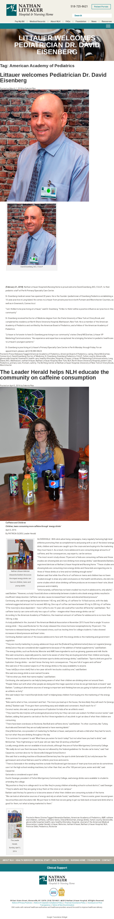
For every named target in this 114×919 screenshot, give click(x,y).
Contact (106, 860)
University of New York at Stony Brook (96, 363)
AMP (103, 817)
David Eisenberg (19, 356)
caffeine (41, 820)
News (93, 21)
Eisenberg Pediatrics (66, 356)
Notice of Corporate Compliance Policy (48, 903)
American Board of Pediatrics (73, 354)
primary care (15, 363)
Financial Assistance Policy (75, 903)
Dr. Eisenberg (50, 356)
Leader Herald (44, 824)
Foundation (81, 21)
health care (34, 358)
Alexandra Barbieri (62, 817)
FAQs (68, 21)
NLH (69, 361)
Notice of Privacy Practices (22, 903)
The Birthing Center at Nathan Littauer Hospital (58, 363)
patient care (106, 361)
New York (62, 361)
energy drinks (83, 820)
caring (90, 354)
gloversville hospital (9, 358)
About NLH (55, 21)
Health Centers (60, 860)
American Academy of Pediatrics (45, 354)
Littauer (67, 358)
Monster (62, 824)
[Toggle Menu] (108, 26)
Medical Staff (42, 860)
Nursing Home (78, 860)
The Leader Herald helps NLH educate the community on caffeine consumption (54, 375)
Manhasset (16, 361)
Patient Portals (101, 7)
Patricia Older (32, 826)
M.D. (8, 361)
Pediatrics (4, 363)
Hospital (59, 358)
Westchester (6, 365)
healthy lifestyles (47, 358)
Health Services (24, 860)
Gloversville (101, 356)
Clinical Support (57, 867)
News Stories (41, 817)
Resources (107, 21)
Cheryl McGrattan (102, 354)
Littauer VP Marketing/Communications (90, 358)
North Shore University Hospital (86, 361)
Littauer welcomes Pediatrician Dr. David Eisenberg (53, 77)
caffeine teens (53, 820)
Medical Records (37, 21)
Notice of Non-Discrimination (63, 905)
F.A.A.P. (79, 356)
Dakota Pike (30, 88)
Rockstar (53, 826)
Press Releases (16, 354)
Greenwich (23, 358)
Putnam (25, 363)
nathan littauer (28, 361)
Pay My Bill (19, 21)
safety (33, 363)
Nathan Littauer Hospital (47, 361)
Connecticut (5, 356)
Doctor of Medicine (35, 356)
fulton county (89, 356)
